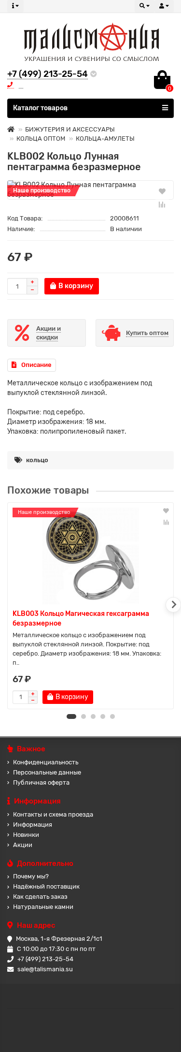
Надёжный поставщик (46, 886)
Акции (22, 844)
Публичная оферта (41, 782)
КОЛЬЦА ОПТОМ (40, 138)
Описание (36, 364)
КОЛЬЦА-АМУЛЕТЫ (105, 138)
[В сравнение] (162, 204)
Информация (32, 824)
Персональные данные (47, 772)
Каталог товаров (40, 108)
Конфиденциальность (45, 762)
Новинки (26, 834)
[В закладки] (162, 191)
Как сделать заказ (40, 896)
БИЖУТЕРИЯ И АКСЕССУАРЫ (70, 129)
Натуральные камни (43, 906)
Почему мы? (31, 876)
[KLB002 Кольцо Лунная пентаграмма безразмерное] (90, 190)
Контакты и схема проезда (53, 814)
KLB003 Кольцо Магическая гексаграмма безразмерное (81, 619)
